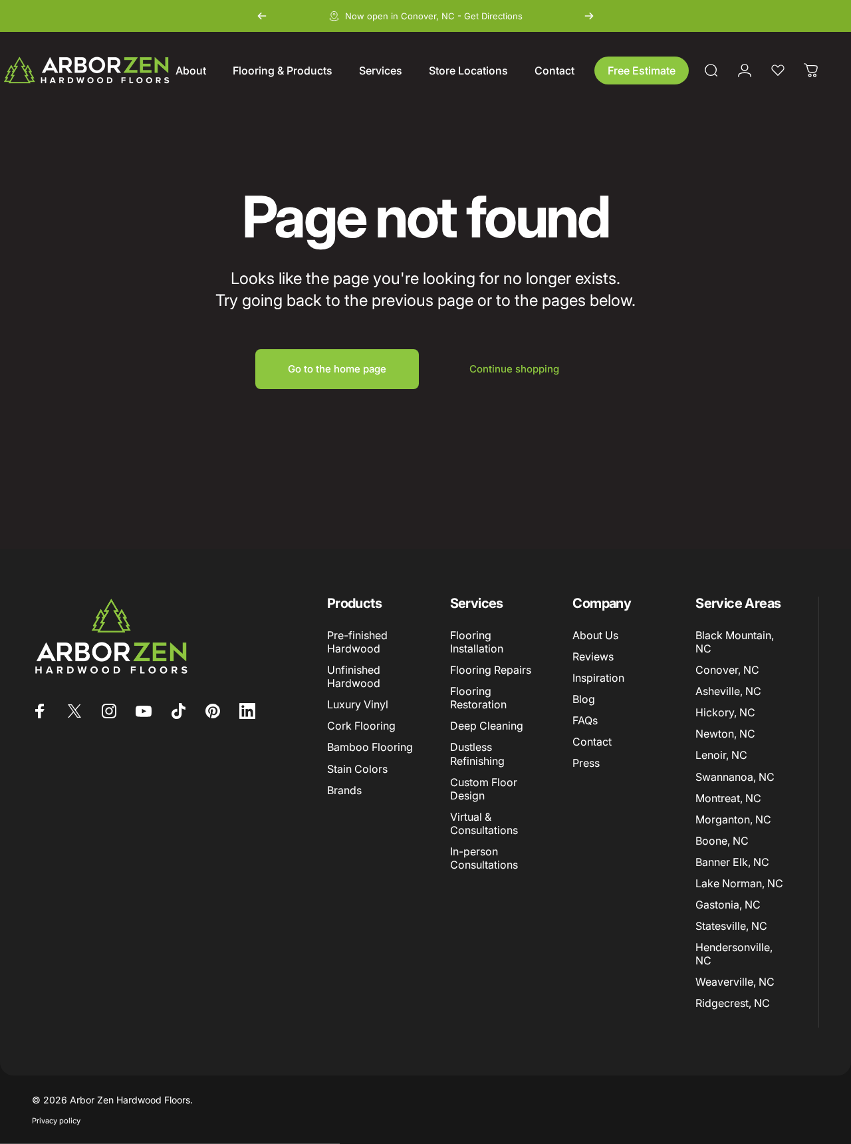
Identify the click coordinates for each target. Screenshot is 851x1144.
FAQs (585, 720)
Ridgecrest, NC (732, 1002)
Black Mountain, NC (734, 642)
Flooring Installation (476, 642)
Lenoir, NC (721, 755)
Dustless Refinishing (477, 753)
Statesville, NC (731, 925)
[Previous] (262, 16)
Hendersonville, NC (734, 953)
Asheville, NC (728, 691)
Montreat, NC (728, 797)
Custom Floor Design (483, 788)
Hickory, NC (725, 712)
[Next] (589, 16)
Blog (583, 699)
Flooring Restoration (478, 697)
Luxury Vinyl (357, 704)
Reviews (593, 656)
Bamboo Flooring (370, 747)
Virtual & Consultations (484, 822)
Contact (592, 741)
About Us (595, 635)
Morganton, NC (733, 818)
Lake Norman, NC (739, 882)
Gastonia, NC (728, 904)
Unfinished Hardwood (353, 676)
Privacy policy (56, 1120)
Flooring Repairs (490, 669)
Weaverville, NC (735, 981)
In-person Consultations (484, 857)
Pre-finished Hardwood (357, 642)
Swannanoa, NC (735, 776)
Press (586, 763)
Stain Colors (357, 768)
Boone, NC (722, 840)
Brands (344, 789)
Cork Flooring (361, 725)
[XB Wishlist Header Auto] (777, 70)
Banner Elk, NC (732, 861)
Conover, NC (727, 669)
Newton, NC (725, 733)
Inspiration (598, 677)
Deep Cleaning (486, 725)
